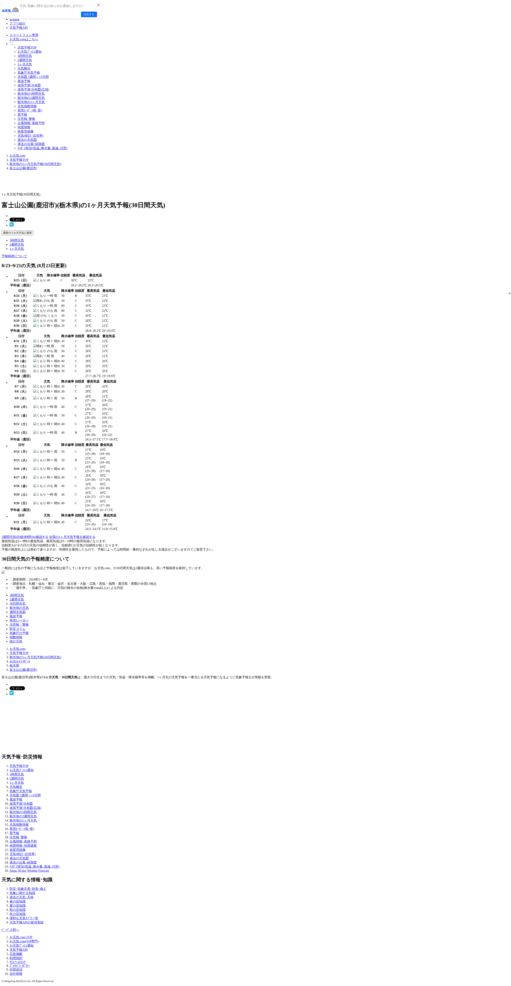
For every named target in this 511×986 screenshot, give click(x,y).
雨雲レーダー (19, 620)
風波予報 (24, 81)
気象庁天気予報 (29, 72)
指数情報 (16, 637)
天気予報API (19, 27)
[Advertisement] (74, 183)
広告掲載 (16, 954)
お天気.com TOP (21, 937)
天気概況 (24, 68)
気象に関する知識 (22, 893)
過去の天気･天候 (22, 897)
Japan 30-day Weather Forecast (29, 870)
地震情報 (24, 127)
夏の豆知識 (18, 905)
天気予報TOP (27, 47)
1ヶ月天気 (25, 64)
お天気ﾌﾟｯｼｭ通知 (30, 51)
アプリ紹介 (18, 23)
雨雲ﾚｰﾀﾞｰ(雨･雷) (30, 110)
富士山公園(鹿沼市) (23, 168)
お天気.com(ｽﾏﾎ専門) (24, 941)
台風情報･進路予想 (31, 123)
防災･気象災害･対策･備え (28, 888)
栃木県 (14, 665)
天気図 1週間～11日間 (33, 77)
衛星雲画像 (26, 131)
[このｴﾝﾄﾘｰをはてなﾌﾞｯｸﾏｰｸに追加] (12, 225)
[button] (509, 293)
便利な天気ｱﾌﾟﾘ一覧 (24, 918)
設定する (89, 14)
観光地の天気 (19, 608)
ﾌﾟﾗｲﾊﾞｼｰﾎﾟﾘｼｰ (20, 965)
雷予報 (22, 114)
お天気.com (17, 155)
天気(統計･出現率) (31, 135)
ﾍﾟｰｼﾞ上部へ (10, 929)
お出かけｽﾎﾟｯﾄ (20, 661)
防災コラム (18, 628)
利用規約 (16, 958)
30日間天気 (18, 603)
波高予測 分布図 (29, 85)
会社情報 (16, 973)
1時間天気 (25, 56)
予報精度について (14, 256)
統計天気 (16, 641)
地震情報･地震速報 (23, 845)
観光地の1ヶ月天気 (31, 102)
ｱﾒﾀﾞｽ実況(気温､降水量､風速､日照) (42, 148)
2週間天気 (25, 60)
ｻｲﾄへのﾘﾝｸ (18, 962)
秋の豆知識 (18, 909)
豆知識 (14, 19)
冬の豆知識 (18, 914)
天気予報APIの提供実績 (27, 922)
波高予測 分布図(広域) (33, 89)
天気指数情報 (27, 106)
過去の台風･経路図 (31, 144)
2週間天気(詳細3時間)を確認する (25, 537)
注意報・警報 (19, 624)
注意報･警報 (26, 119)
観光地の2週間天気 (31, 98)
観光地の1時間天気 (31, 93)
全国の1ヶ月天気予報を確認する (72, 537)
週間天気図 (18, 612)
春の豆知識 (18, 901)
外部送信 (16, 969)
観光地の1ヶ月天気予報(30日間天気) (35, 164)
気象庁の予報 (19, 633)
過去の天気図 (27, 139)
